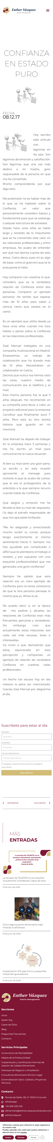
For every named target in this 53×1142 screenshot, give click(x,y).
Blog (3, 1029)
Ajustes (34, 1137)
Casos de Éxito (9, 1024)
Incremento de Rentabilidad (16, 1053)
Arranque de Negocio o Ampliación (20, 1070)
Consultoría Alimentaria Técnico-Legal (21, 1075)
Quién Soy (7, 1020)
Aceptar (8, 1137)
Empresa (5, 743)
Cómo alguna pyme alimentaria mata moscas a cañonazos (23, 926)
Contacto (6, 1038)
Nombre (5, 732)
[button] (47, 10)
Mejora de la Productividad (15, 1057)
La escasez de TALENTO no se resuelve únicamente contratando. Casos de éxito (24, 879)
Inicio (4, 1015)
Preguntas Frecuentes (13, 1034)
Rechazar (21, 1137)
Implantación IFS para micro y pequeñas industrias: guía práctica (24, 972)
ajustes (23, 1132)
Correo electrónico (10, 753)
